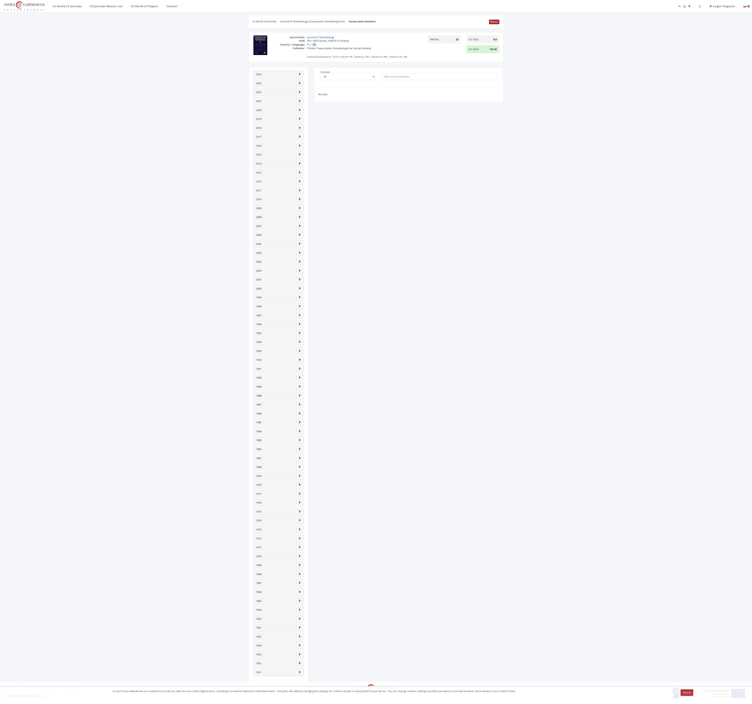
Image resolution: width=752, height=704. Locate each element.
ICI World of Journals (265, 21)
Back (495, 22)
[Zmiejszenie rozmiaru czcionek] (677, 6)
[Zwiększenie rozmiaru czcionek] (691, 6)
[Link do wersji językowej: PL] (744, 6)
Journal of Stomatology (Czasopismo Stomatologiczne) (313, 21)
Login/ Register (724, 6)
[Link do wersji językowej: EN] (748, 6)
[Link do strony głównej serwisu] (24, 5)
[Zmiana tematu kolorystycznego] (700, 6)
